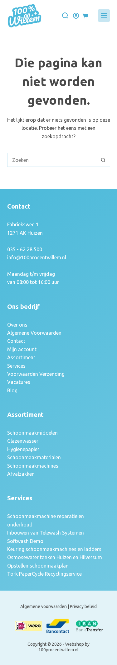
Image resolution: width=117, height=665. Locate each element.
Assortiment (21, 357)
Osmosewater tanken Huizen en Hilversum (54, 557)
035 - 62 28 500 (24, 249)
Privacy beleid (83, 606)
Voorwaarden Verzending (36, 374)
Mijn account (22, 349)
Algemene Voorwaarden (34, 333)
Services (16, 366)
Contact (16, 341)
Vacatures (18, 382)
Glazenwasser (22, 441)
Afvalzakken (21, 474)
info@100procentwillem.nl (36, 257)
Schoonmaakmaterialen (34, 457)
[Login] (76, 16)
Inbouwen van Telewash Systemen (45, 532)
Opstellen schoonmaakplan (38, 565)
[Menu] (104, 15)
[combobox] (51, 160)
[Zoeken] (65, 15)
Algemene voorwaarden (43, 606)
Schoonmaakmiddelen (32, 433)
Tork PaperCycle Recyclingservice (44, 574)
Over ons (17, 325)
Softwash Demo (25, 541)
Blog (12, 390)
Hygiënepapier (23, 449)
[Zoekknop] (103, 160)
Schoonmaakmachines (32, 466)
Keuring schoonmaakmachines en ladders (54, 549)
